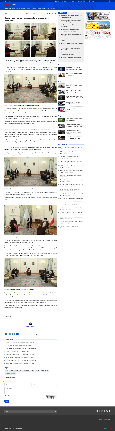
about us (101, 419)
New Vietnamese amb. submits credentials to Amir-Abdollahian (21, 360)
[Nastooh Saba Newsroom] (104, 428)
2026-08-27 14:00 (69, 167)
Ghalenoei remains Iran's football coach (69, 226)
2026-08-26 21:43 (68, 218)
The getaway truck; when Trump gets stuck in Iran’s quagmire (73, 132)
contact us (108, 419)
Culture (28, 8)
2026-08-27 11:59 (65, 176)
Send (7, 401)
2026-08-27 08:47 (73, 204)
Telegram (58, 1)
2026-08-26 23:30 (70, 209)
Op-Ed (60, 81)
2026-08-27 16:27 (68, 158)
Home (6, 8)
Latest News (62, 144)
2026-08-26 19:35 (65, 227)
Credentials (26, 370)
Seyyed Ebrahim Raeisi (15, 370)
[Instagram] (100, 411)
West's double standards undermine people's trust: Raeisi (20, 357)
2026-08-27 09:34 (71, 190)
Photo (43, 8)
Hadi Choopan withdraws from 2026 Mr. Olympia (71, 221)
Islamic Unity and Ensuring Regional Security (71, 175)
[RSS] (107, 411)
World (13, 8)
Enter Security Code (9, 396)
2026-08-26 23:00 (72, 214)
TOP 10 (62, 13)
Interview (61, 65)
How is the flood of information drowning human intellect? (74, 85)
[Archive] (109, 411)
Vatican (37, 370)
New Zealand (44, 370)
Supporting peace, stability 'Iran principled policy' (18, 351)
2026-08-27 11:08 (70, 181)
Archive (92, 1)
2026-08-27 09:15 (69, 195)
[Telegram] (97, 411)
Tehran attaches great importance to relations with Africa (20, 363)
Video (47, 8)
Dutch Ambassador (10, 373)
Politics (18, 8)
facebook (80, 1)
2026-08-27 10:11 (68, 186)
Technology (34, 8)
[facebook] (104, 411)
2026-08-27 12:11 (69, 172)
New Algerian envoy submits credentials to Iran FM (18, 345)
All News (52, 8)
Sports (39, 8)
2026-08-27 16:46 (74, 148)
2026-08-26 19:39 (65, 223)
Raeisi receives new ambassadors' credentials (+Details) (20, 342)
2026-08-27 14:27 (72, 162)
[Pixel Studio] (109, 428)
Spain (32, 370)
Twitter (72, 1)
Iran (10, 8)
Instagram (65, 1)
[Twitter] (102, 411)
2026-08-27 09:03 (72, 200)
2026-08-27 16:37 (67, 153)
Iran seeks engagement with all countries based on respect (20, 354)
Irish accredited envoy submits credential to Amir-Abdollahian (21, 348)
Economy (23, 8)
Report (60, 116)
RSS (86, 1)
